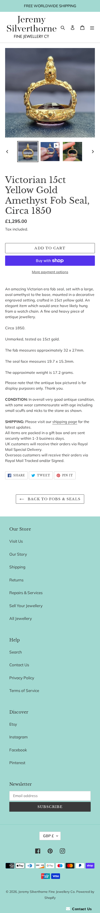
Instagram (18, 736)
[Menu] (92, 27)
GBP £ (48, 835)
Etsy (13, 724)
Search (15, 652)
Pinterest (17, 762)
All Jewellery (20, 618)
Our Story (18, 554)
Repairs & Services (26, 592)
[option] (28, 151)
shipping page (64, 421)
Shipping (17, 566)
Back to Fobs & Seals (53, 499)
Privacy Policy (21, 677)
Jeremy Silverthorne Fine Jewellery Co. (46, 892)
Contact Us (19, 664)
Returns (16, 579)
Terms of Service (24, 690)
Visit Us (16, 541)
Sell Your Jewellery (26, 605)
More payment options (50, 272)
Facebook (18, 749)
